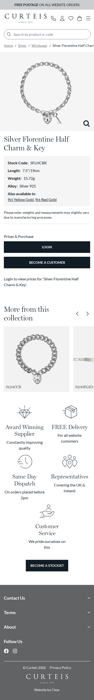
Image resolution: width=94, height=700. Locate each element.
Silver (22, 45)
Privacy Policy (60, 667)
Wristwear (39, 45)
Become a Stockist (47, 565)
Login (47, 247)
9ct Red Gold (46, 199)
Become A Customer (47, 262)
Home (8, 45)
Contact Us (14, 598)
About (10, 627)
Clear (56, 690)
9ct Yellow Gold (21, 199)
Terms (10, 612)
